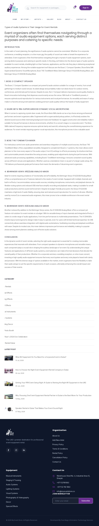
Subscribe (85, 501)
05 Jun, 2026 (20, 386)
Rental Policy (57, 453)
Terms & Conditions (60, 449)
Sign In (86, 8)
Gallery (50, 19)
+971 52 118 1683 (63, 487)
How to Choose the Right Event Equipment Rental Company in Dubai (42, 370)
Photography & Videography (17, 498)
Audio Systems (12, 484)
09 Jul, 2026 (19, 373)
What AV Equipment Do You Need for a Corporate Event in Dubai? (40, 357)
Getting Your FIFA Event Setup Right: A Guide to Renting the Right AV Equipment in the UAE (50, 383)
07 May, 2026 (20, 411)
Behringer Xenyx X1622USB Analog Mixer (75, 176)
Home (15, 19)
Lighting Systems (12, 489)
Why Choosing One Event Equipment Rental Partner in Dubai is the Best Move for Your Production (53, 395)
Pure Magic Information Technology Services (77, 520)
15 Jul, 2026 (19, 360)
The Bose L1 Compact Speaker (16, 85)
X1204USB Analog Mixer (62, 210)
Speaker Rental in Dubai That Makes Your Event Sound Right (39, 408)
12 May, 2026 (20, 399)
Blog (59, 19)
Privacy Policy (58, 444)
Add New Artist (58, 440)
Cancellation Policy (59, 457)
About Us (56, 436)
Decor (8, 502)
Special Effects (12, 506)
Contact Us (81, 19)
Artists (37, 19)
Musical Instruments (13, 476)
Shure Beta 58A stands (53, 113)
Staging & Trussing (13, 480)
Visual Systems (12, 493)
